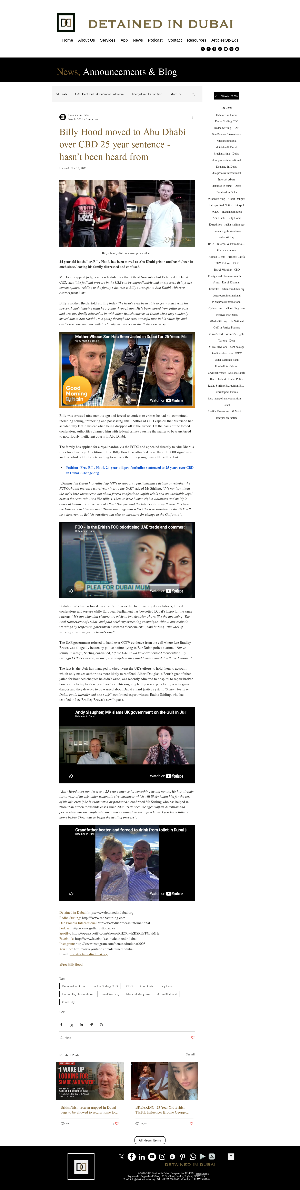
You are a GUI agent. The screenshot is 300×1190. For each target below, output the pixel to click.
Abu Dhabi (146, 986)
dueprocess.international (227, 295)
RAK (236, 263)
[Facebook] (132, 1157)
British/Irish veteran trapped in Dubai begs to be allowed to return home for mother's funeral (88, 1110)
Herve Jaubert (218, 379)
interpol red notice (226, 418)
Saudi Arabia (219, 353)
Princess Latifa (236, 257)
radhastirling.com (234, 308)
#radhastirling (222, 153)
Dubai (235, 153)
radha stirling (226, 237)
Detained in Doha (227, 192)
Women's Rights (235, 334)
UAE (62, 1012)
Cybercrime (215, 308)
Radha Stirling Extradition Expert (226, 385)
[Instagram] (162, 1157)
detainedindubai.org (233, 289)
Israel (226, 405)
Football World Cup (226, 366)
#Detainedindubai (232, 211)
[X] (209, 49)
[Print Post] (101, 1025)
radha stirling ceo (234, 224)
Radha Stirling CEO (105, 986)
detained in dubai (222, 186)
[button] (193, 94)
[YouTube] (152, 1157)
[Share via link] (91, 1025)
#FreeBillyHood (167, 994)
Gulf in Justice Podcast (226, 327)
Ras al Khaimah (231, 282)
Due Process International (226, 134)
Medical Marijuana (138, 994)
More (173, 94)
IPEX (238, 353)
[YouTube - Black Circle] (226, 49)
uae (231, 353)
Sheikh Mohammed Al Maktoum (226, 411)
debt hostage (237, 347)
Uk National (237, 321)
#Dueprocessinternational (226, 302)
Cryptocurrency (217, 373)
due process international (226, 173)
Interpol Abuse (226, 179)
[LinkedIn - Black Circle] (220, 49)
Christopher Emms (227, 392)
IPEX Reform (222, 263)
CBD (237, 269)
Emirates (214, 289)
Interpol (239, 205)
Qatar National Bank (227, 360)
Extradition (215, 224)
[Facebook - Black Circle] (214, 49)
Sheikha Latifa (236, 373)
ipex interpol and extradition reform (226, 398)
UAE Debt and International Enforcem (99, 94)
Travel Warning (109, 994)
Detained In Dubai (226, 166)
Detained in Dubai (74, 986)
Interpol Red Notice (220, 205)
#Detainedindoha (226, 250)
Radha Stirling (222, 128)
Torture (222, 340)
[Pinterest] (231, 49)
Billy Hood (166, 986)
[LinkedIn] (142, 1157)
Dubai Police (235, 379)
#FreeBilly (68, 1002)
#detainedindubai (227, 141)
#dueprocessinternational (226, 160)
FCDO (129, 986)
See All (190, 1054)
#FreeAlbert (216, 334)
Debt (232, 340)
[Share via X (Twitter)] (71, 1025)
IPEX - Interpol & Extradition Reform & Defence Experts (226, 244)
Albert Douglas (236, 199)
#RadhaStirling (218, 321)
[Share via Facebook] (61, 1025)
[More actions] (192, 117)
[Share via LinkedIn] (81, 1025)
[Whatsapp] (203, 49)
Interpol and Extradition (147, 94)
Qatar (238, 186)
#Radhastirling (216, 199)
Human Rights (217, 257)
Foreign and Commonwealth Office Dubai (226, 276)
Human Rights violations (77, 994)
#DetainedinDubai (226, 147)
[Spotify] (237, 49)
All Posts (61, 94)
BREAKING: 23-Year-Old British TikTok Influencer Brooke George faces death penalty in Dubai (161, 1110)
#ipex (216, 282)
